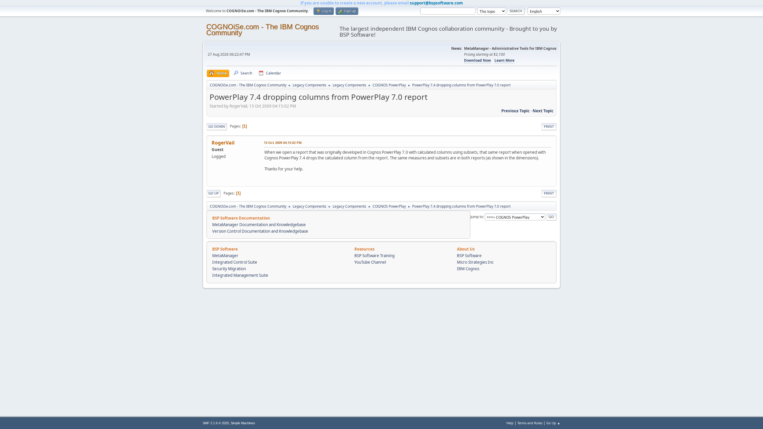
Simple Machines (243, 423)
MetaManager (225, 255)
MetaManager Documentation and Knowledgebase (259, 224)
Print (549, 126)
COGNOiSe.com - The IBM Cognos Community (262, 30)
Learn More (504, 60)
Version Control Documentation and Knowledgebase (260, 231)
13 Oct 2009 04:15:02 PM (283, 142)
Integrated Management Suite (240, 275)
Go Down (216, 126)
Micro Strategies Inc (475, 262)
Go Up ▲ (553, 423)
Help (510, 423)
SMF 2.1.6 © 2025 (216, 423)
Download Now (477, 60)
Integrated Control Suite (234, 262)
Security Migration (229, 268)
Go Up (213, 193)
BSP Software (469, 255)
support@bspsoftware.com (436, 3)
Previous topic (515, 111)
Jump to (476, 216)
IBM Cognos (468, 268)
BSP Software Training (374, 255)
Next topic (543, 111)
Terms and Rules (529, 423)
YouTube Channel (370, 262)
